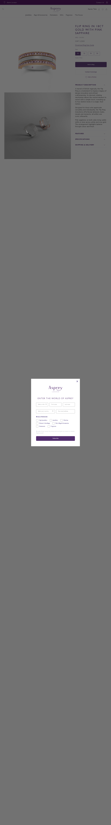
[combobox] (41, 405)
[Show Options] (46, 405)
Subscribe (55, 438)
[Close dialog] (77, 381)
